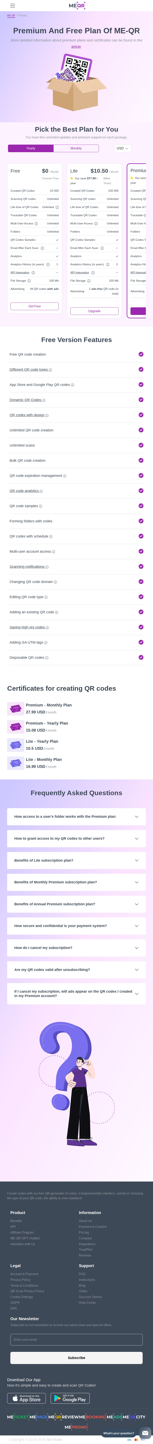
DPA (13, 1308)
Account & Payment (24, 1274)
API (13, 1226)
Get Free (34, 306)
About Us (85, 1221)
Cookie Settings (21, 1297)
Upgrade (94, 311)
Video (83, 1291)
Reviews (85, 1255)
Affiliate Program (22, 1232)
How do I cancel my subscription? (43, 948)
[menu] (12, 5)
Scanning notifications (27, 567)
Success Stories (90, 1297)
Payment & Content (92, 1226)
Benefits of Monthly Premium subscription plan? (55, 882)
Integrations (87, 1244)
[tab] (76, 460)
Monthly (76, 148)
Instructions (87, 1279)
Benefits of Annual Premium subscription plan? (54, 904)
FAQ (82, 1274)
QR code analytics (25, 491)
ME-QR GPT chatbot (24, 1238)
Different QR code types (29, 370)
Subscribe (76, 1358)
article (76, 47)
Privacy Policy (20, 1279)
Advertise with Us (22, 1244)
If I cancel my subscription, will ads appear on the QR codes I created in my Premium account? (73, 993)
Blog (82, 1285)
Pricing (84, 1232)
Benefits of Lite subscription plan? (43, 860)
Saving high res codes (28, 627)
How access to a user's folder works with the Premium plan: (65, 817)
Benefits (16, 1221)
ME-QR (11, 15)
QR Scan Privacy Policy (27, 1291)
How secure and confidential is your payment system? (60, 926)
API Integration (20, 272)
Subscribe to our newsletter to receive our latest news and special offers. (61, 1325)
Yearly (30, 148)
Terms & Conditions (24, 1285)
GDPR (15, 1302)
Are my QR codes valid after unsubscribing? (52, 970)
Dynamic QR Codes (26, 400)
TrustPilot (85, 1249)
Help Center (87, 1302)
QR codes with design (27, 415)
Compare (85, 1238)
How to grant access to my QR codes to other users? (59, 838)
